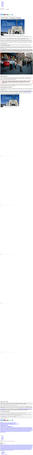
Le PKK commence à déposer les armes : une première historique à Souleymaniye (11, 428)
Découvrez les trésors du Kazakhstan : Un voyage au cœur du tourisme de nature (10, 431)
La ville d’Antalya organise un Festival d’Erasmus (11, 427)
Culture (2, 5)
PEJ (3, 414)
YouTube (2, 438)
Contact (2, 453)
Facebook (3, 436)
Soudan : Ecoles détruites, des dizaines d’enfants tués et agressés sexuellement (11, 448)
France (2, 2)
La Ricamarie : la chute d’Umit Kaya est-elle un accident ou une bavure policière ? (16, 445)
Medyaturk (3, 1)
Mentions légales (3, 452)
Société (2, 4)
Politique (2, 3)
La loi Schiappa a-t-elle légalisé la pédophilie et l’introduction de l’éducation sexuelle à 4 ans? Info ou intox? (16, 445)
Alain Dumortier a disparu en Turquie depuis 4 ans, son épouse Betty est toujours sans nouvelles (16, 449)
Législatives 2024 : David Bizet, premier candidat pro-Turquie (18, 430)
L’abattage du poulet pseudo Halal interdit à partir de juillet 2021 (13, 446)
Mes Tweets (1, 444)
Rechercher (3, 6)
